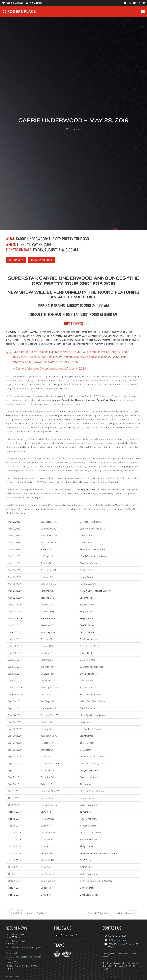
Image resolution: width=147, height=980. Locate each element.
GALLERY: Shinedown (15, 934)
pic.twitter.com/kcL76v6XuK (62, 362)
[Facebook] (125, 3)
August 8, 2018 (76, 368)
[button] (143, 11)
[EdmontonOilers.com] (57, 956)
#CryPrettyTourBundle (40, 356)
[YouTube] (134, 3)
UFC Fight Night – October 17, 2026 (21, 966)
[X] (129, 3)
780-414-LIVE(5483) (117, 936)
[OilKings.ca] (66, 956)
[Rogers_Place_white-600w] (19, 11)
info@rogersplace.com (117, 940)
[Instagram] (139, 3)
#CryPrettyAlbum (92, 356)
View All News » (12, 976)
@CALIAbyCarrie (115, 356)
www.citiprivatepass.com (67, 403)
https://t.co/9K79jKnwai (28, 362)
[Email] (143, 3)
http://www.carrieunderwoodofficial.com (92, 380)
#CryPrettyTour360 (68, 356)
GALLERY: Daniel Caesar (16, 941)
